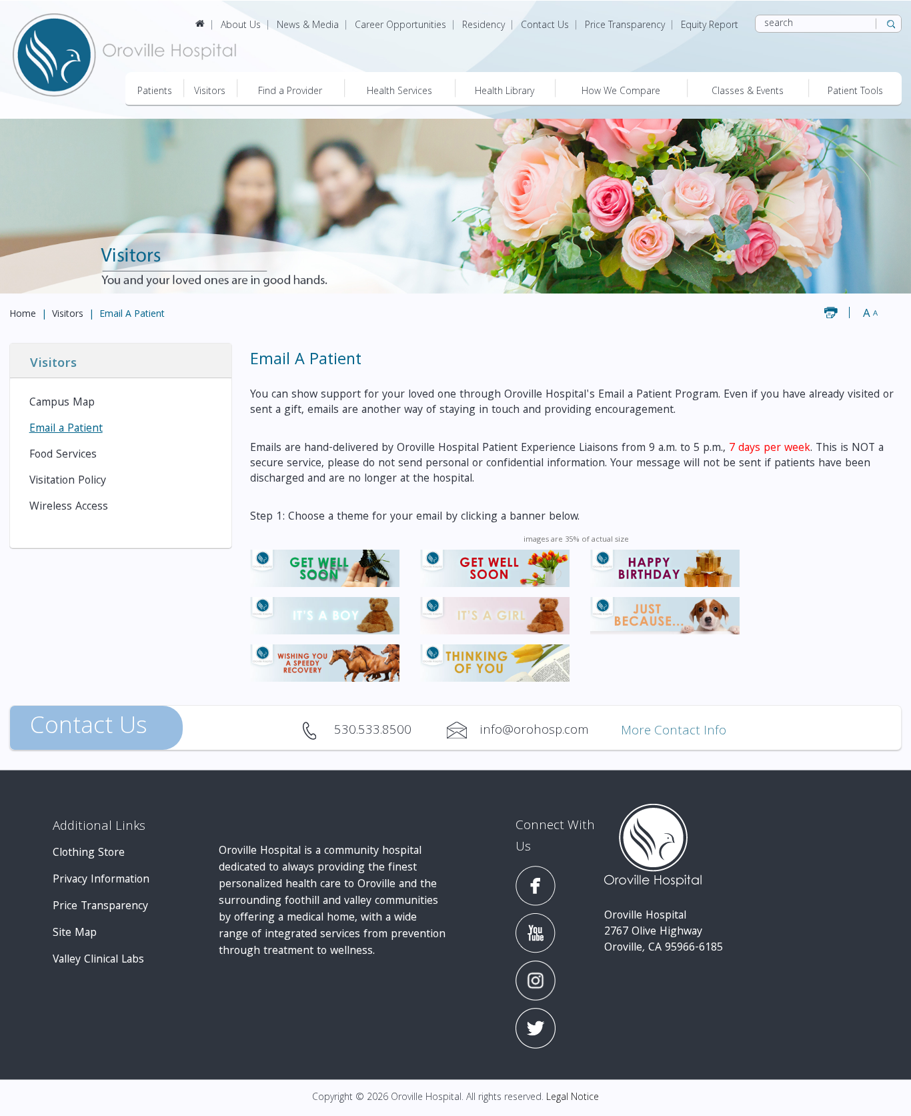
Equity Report (709, 26)
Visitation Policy (67, 481)
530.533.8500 (317, 730)
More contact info (673, 732)
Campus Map (62, 403)
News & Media (308, 26)
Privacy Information (101, 880)
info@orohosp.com (463, 730)
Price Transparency (625, 26)
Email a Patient (66, 429)
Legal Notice (572, 1098)
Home (22, 315)
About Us (241, 26)
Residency (483, 26)
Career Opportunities (400, 26)
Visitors (67, 315)
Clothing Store (89, 854)
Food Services (63, 455)
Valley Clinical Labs (98, 960)
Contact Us (545, 26)
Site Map (75, 934)
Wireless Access (68, 507)
